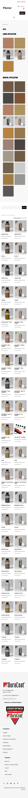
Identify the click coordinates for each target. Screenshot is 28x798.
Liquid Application (6, 417)
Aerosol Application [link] (19, 236)
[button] (23, 8)
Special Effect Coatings (20, 439)
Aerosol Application (19, 394)
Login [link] (18, 1)
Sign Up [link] (23, 1)
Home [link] (4, 24)
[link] (21, 6)
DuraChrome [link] (4, 324)
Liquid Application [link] (6, 236)
